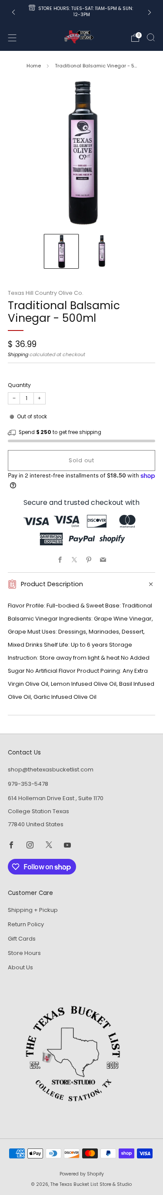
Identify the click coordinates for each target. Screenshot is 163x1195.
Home (34, 65)
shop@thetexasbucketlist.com (50, 769)
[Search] (150, 37)
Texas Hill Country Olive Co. (45, 293)
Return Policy (26, 924)
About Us (20, 967)
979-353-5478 (28, 784)
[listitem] (82, 12)
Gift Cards (22, 939)
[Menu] (12, 37)
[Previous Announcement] (13, 12)
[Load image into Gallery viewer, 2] (101, 251)
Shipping (18, 354)
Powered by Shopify (82, 1174)
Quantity (19, 385)
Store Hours (24, 953)
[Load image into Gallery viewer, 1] (61, 251)
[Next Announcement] (149, 12)
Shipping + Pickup (33, 910)
